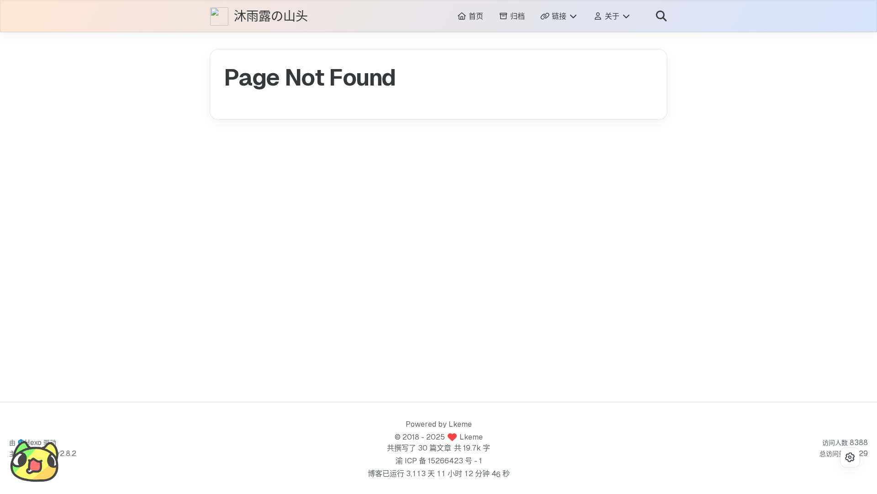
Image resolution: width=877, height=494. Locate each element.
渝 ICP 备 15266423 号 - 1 (439, 460)
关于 (612, 16)
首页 (474, 16)
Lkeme (460, 424)
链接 (559, 16)
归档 (516, 16)
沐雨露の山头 (271, 17)
